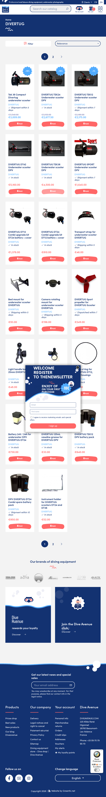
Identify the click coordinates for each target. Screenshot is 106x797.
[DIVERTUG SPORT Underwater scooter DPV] (86, 165)
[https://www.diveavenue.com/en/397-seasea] (10, 578)
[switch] (97, 770)
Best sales (10, 722)
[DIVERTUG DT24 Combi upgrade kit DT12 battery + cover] (53, 233)
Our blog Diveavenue (11, 733)
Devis (87, 2)
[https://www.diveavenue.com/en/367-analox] (96, 578)
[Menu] (101, 751)
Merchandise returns (61, 724)
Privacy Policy (37, 734)
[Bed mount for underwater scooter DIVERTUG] (20, 302)
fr (95, 2)
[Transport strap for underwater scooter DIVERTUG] (86, 233)
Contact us (35, 739)
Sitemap (34, 743)
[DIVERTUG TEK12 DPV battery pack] (86, 434)
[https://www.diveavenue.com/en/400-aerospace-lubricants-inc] (53, 578)
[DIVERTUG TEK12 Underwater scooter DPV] (86, 97)
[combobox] (78, 43)
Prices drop (11, 718)
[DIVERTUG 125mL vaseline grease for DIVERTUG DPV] (53, 434)
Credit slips (60, 734)
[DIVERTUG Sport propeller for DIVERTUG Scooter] (86, 302)
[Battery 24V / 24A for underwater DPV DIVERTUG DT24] (20, 434)
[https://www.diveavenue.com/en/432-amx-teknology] (81, 578)
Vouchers (59, 743)
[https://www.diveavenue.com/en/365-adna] (25, 578)
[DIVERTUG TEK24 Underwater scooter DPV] (53, 97)
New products (12, 727)
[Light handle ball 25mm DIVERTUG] (20, 369)
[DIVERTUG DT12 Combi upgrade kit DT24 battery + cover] (20, 233)
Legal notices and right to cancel (39, 724)
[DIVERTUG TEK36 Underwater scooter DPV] (53, 165)
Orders (58, 730)
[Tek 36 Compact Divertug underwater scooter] (20, 97)
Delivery (34, 718)
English (77, 778)
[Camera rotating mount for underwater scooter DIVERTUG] (53, 302)
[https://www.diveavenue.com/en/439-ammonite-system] (67, 578)
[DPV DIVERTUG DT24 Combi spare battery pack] (20, 500)
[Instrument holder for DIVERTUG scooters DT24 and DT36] (53, 500)
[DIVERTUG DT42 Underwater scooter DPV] (20, 165)
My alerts (59, 748)
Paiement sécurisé (39, 730)
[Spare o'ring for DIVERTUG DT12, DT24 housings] (86, 369)
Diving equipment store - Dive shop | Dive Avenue (39, 751)
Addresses (60, 739)
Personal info (61, 718)
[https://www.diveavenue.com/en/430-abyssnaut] (39, 578)
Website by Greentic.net (63, 790)
